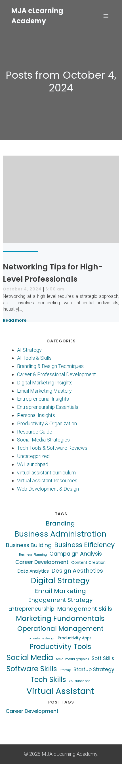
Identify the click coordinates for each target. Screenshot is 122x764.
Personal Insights (36, 415)
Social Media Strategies (43, 440)
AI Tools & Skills (34, 358)
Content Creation (88, 562)
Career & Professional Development (56, 374)
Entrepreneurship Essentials (47, 407)
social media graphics (72, 659)
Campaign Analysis (75, 554)
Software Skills (32, 668)
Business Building (29, 545)
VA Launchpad (32, 464)
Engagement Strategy (60, 600)
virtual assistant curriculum (46, 473)
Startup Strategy (93, 669)
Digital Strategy (60, 580)
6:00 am (54, 289)
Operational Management (60, 628)
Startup (65, 670)
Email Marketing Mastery (44, 391)
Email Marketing (60, 591)
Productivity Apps (75, 638)
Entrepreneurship (31, 609)
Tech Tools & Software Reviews (52, 448)
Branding (60, 523)
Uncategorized (33, 456)
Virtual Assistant (60, 691)
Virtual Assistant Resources (47, 480)
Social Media (30, 657)
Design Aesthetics (77, 571)
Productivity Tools (60, 647)
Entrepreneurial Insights (43, 399)
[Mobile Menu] (106, 16)
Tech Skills (48, 679)
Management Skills (84, 609)
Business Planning (33, 554)
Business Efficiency (84, 544)
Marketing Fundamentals (60, 618)
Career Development (42, 562)
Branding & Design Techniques (50, 366)
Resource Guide (34, 432)
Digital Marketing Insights (45, 383)
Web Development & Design (48, 489)
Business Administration (60, 534)
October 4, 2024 (22, 289)
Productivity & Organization (47, 423)
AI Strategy (29, 350)
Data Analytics (33, 571)
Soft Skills (103, 658)
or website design (42, 638)
